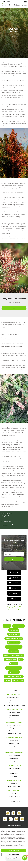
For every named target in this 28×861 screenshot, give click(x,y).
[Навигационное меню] (25, 2)
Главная (3, 5)
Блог (10, 5)
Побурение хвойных (20, 5)
